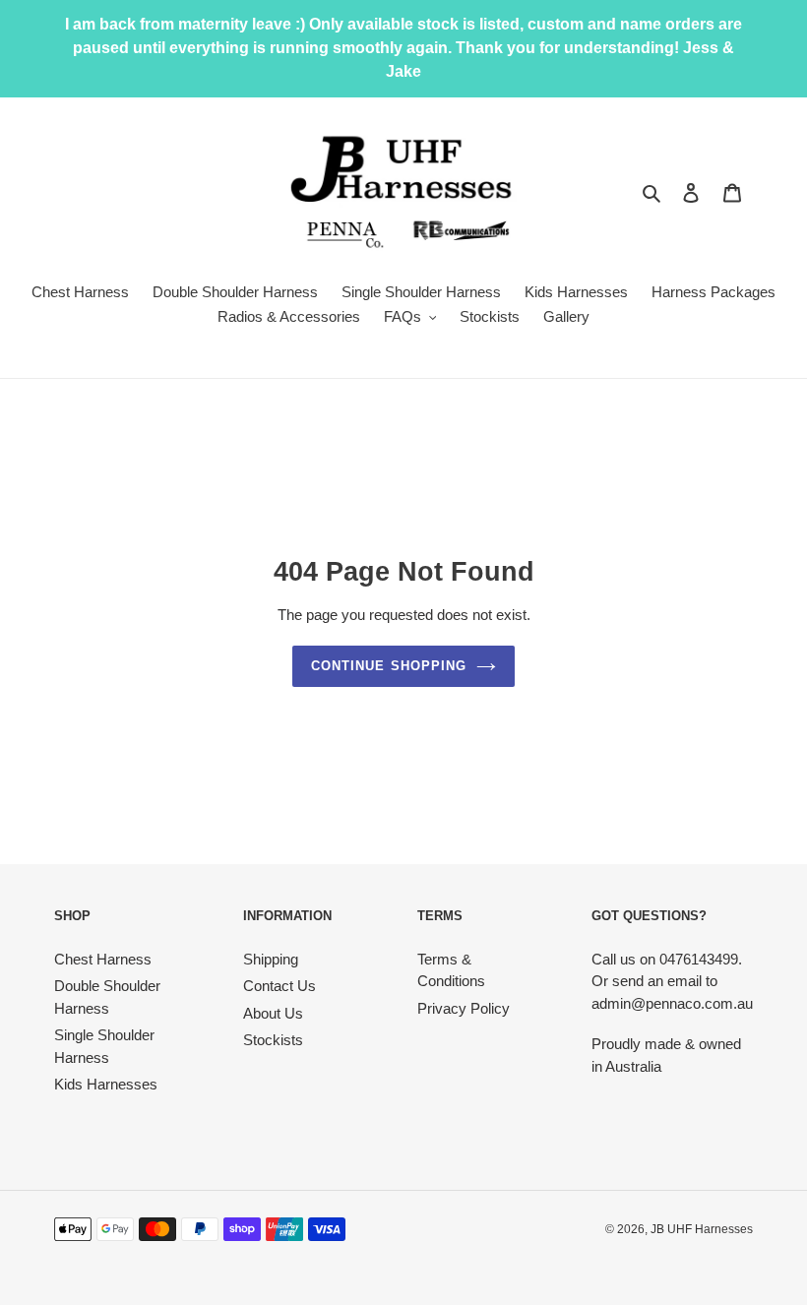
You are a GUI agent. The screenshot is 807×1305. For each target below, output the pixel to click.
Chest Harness (103, 959)
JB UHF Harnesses (702, 1229)
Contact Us (279, 985)
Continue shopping (388, 665)
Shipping (270, 959)
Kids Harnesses (105, 1084)
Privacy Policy (463, 1008)
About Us (273, 1013)
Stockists (273, 1039)
